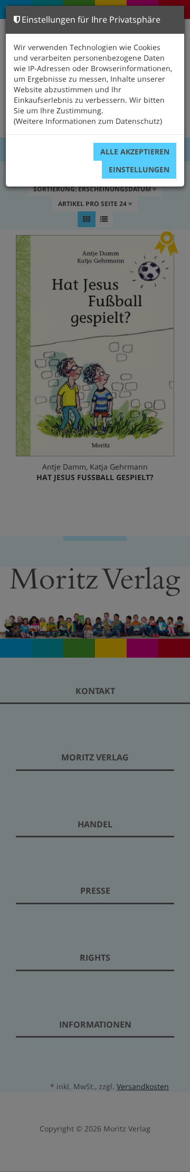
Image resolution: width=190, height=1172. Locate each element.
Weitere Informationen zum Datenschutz (88, 121)
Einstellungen (139, 169)
